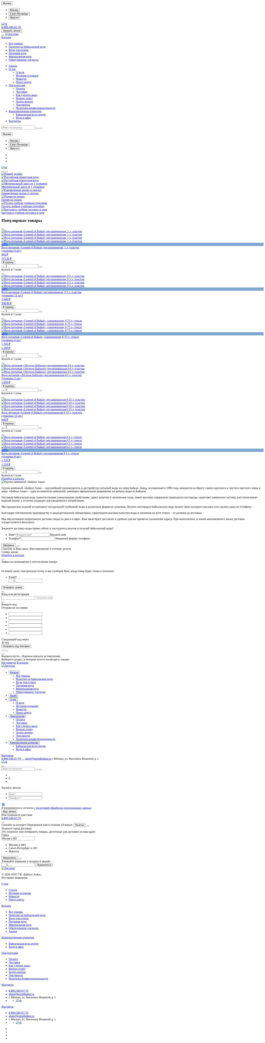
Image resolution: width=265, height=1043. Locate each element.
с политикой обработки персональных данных (62, 807)
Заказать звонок (12, 30)
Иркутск (14, 17)
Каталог (6, 37)
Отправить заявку (12, 587)
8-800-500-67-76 (11, 27)
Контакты (15, 121)
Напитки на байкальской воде (27, 46)
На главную (8, 662)
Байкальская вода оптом (31, 114)
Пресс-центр (23, 82)
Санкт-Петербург (19, 13)
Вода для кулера (18, 50)
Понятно (79, 825)
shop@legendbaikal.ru (38, 758)
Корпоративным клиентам (25, 111)
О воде (20, 72)
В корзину (8, 262)
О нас (12, 69)
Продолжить (9, 857)
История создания (27, 75)
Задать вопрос (24, 101)
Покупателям (17, 85)
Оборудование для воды (23, 59)
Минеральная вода (20, 56)
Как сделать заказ (26, 95)
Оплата (20, 88)
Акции (13, 65)
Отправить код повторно (16, 646)
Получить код (44, 597)
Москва (14, 10)
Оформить (8, 545)
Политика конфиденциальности (35, 108)
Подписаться (44, 864)
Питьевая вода (17, 53)
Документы (23, 104)
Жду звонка (9, 811)
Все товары (16, 43)
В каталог (23, 662)
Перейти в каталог (12, 478)
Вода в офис (23, 117)
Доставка (21, 91)
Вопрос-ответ (24, 98)
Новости (21, 78)
